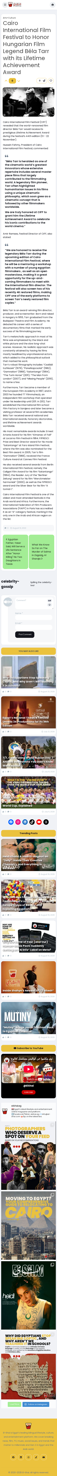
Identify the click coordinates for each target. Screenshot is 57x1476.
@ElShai (28, 1085)
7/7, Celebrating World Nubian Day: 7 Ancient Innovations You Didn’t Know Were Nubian (28, 761)
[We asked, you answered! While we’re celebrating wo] (28, 1155)
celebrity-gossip (10, 584)
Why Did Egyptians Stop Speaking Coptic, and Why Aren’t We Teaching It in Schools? (28, 681)
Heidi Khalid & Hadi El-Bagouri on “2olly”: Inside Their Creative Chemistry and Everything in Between (25, 862)
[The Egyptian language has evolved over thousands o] (28, 1365)
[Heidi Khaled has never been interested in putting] (28, 1295)
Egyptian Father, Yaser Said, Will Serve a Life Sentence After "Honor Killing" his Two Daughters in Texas (15, 552)
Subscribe (28, 1092)
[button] (5, 5)
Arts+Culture (9, 17)
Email (18, 623)
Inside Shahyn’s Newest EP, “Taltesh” (28, 990)
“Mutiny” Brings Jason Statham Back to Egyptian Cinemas (28, 1029)
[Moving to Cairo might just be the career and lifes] (28, 1225)
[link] (50, 80)
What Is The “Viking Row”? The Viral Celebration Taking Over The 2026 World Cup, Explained (27, 801)
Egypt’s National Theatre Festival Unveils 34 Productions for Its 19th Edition (26, 721)
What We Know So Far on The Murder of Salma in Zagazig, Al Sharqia (41, 551)
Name (19, 613)
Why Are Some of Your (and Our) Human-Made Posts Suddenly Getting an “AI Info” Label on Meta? (27, 946)
